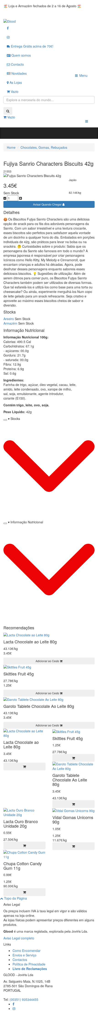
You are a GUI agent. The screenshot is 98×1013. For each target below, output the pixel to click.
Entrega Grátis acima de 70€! (31, 46)
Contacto (17, 64)
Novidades (18, 73)
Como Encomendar (27, 950)
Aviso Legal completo (18, 938)
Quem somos (20, 55)
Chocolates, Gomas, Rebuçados (44, 147)
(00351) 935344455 (24, 999)
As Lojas (15, 82)
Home (11, 147)
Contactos (20, 959)
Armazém (10, 323)
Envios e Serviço (24, 955)
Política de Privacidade (29, 964)
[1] (24, 766)
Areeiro (8, 318)
